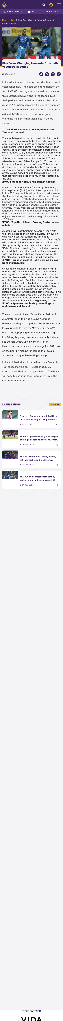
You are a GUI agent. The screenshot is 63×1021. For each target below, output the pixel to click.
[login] (51, 5)
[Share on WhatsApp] (53, 74)
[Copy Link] (59, 74)
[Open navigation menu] (59, 5)
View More (55, 404)
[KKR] (4, 4)
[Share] (57, 424)
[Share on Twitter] (47, 74)
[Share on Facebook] (41, 74)
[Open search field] (45, 4)
